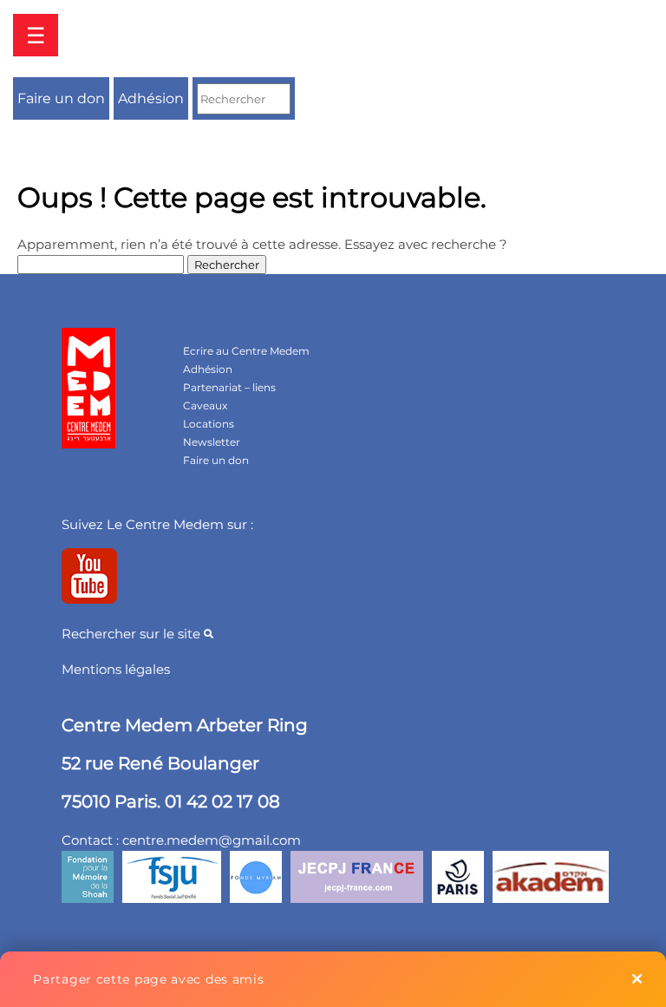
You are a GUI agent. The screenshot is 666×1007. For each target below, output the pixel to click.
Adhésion (151, 98)
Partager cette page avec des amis (148, 979)
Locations (208, 423)
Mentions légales (116, 669)
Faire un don (61, 98)
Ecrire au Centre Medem (246, 350)
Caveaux (205, 405)
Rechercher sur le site (133, 633)
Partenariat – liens (229, 387)
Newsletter (211, 441)
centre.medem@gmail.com (211, 840)
